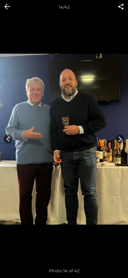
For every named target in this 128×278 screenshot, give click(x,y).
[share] (120, 7)
